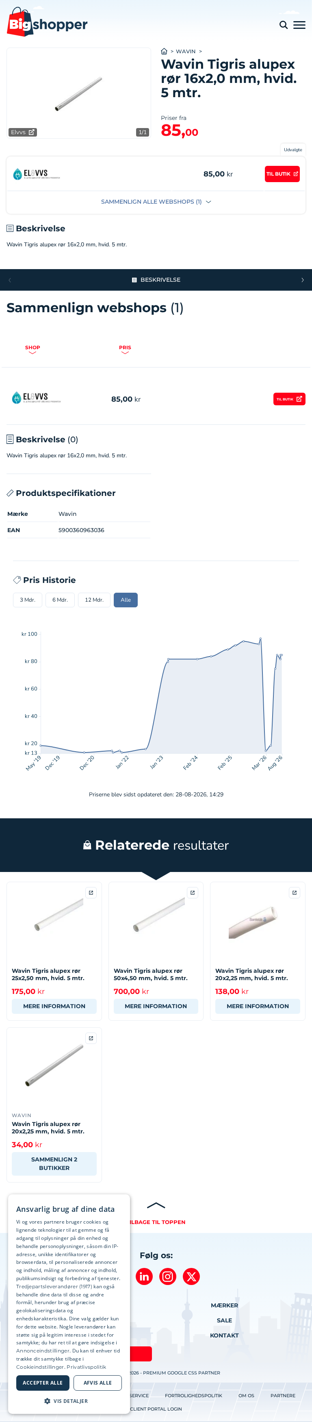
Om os (246, 1395)
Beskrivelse (160, 279)
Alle (126, 600)
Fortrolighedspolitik (193, 1395)
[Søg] (283, 25)
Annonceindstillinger (42, 1351)
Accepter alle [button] (43, 1382)
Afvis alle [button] (98, 1382)
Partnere (283, 1395)
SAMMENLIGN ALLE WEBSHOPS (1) (152, 201)
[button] (302, 280)
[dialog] (69, 1304)
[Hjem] (168, 51)
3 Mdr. (27, 600)
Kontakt (224, 1335)
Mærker (224, 1305)
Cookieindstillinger (40, 1367)
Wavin (186, 51)
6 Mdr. (60, 600)
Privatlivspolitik (86, 1367)
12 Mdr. (94, 600)
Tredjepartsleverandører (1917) (54, 1286)
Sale (224, 1320)
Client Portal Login (156, 1409)
